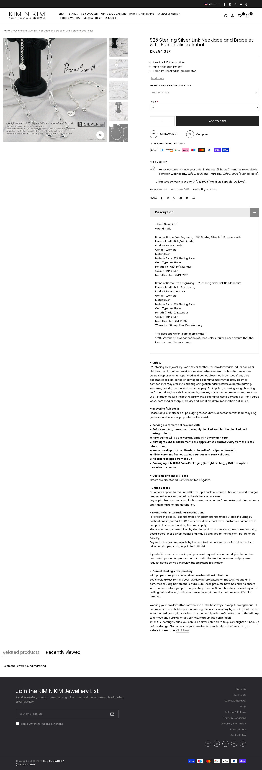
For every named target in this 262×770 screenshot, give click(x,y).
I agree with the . (41, 724)
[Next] (100, 90)
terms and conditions (50, 724)
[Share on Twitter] (167, 198)
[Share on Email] (187, 198)
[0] (240, 16)
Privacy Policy (238, 729)
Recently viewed (63, 652)
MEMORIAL (111, 18)
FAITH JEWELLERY (70, 18)
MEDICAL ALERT (93, 18)
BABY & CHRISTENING (141, 13)
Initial (154, 101)
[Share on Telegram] (180, 198)
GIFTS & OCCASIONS (113, 13)
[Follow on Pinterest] (235, 4)
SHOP (62, 13)
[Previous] (9, 90)
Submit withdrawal (235, 700)
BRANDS (73, 13)
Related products (21, 652)
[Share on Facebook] (161, 198)
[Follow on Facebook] (224, 4)
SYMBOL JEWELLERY (169, 13)
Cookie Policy (238, 735)
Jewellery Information (233, 723)
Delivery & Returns (235, 712)
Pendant (162, 189)
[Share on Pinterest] (174, 198)
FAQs (243, 706)
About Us (241, 689)
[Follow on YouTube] (240, 4)
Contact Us (239, 695)
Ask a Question (158, 162)
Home (6, 30)
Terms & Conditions (234, 718)
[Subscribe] (112, 714)
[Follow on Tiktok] (246, 4)
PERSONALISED (89, 13)
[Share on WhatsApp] (193, 198)
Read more (157, 78)
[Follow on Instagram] (229, 4)
